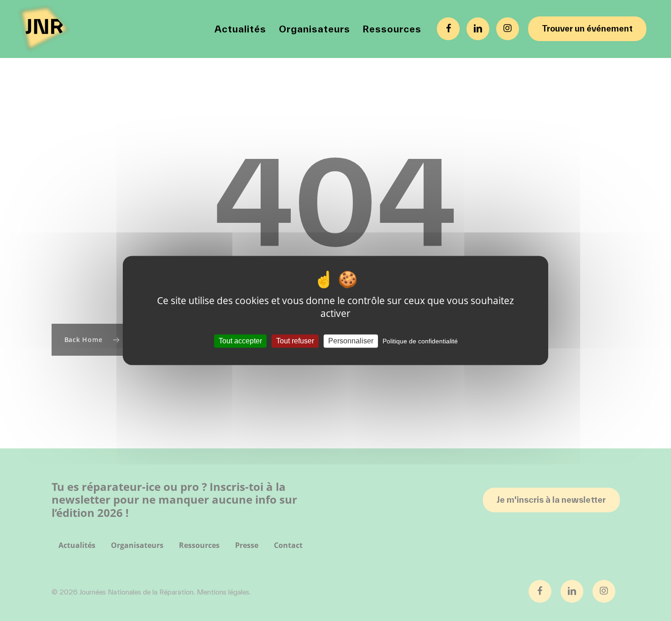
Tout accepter (240, 341)
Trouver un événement (587, 28)
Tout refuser (295, 341)
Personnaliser (350, 341)
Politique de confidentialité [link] (420, 341)
